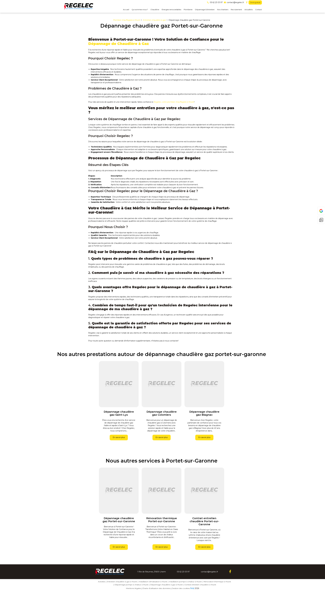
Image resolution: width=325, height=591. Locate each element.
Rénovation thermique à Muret (217, 581)
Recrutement (236, 10)
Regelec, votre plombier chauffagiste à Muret (174, 102)
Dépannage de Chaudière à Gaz (118, 44)
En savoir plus (119, 437)
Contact (258, 10)
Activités (101, 581)
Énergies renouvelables (171, 10)
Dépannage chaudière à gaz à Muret (166, 585)
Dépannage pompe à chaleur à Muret (131, 585)
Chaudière (154, 10)
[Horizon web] (192, 588)
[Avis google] (321, 211)
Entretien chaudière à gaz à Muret (122, 581)
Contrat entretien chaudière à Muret (200, 585)
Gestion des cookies (181, 588)
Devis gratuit (255, 2)
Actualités (249, 10)
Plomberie (188, 10)
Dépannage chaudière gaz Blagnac (204, 413)
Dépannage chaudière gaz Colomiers (162, 413)
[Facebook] (246, 2)
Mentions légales (133, 588)
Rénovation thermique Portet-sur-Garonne (161, 520)
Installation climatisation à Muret (153, 581)
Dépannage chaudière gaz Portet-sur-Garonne (119, 520)
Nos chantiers (222, 10)
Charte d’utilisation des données (156, 588)
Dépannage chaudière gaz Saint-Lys (119, 413)
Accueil (126, 10)
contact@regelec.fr (235, 2)
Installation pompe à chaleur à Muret (185, 581)
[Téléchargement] (321, 220)
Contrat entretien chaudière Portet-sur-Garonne (204, 521)
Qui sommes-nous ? (140, 10)
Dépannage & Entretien (205, 10)
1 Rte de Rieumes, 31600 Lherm (151, 572)
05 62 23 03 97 (183, 572)
